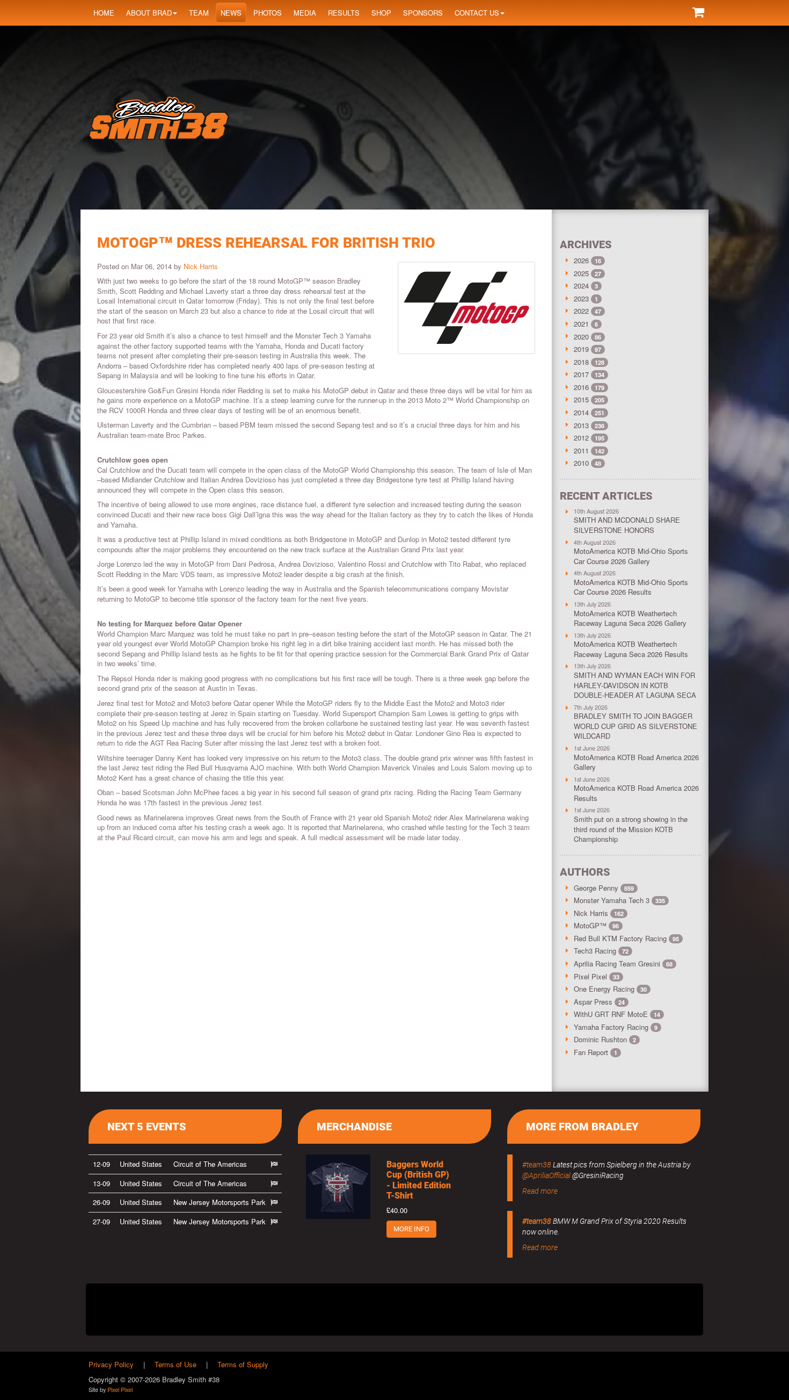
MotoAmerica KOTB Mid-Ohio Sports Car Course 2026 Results (631, 587)
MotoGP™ (596, 925)
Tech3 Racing (601, 951)
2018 (581, 362)
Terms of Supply (242, 1364)
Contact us (477, 13)
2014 (581, 412)
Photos (267, 13)
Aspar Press (599, 1002)
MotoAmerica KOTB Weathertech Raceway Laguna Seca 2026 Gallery (630, 618)
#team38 (536, 1164)
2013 (581, 425)
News (231, 13)
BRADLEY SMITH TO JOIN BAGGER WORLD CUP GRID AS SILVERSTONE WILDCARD (635, 726)
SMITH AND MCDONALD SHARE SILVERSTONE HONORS (627, 525)
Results (344, 13)
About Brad (149, 13)
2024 (581, 285)
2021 (581, 324)
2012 (581, 437)
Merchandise (354, 1126)
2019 (581, 349)
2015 (581, 399)
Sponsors (423, 13)
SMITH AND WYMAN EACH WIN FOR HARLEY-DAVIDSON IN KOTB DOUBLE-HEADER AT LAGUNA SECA (635, 685)
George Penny (604, 888)
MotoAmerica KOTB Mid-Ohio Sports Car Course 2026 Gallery (631, 556)
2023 (581, 298)
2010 (581, 463)
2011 (581, 450)
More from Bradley (582, 1126)
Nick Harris (201, 266)
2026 (581, 260)
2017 (581, 374)
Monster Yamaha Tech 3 (619, 900)
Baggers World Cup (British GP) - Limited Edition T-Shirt (418, 1180)
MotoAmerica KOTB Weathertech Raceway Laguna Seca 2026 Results (631, 649)
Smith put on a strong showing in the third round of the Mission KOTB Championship (631, 829)
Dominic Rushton (605, 1039)
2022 (581, 311)
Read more (540, 1191)
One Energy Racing (610, 989)
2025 (581, 273)
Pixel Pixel (596, 976)
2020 (581, 336)
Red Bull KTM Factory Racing (626, 938)
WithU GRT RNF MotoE (617, 1014)
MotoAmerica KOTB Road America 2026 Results (636, 793)
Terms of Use (175, 1364)
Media (305, 13)
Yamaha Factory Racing (616, 1027)
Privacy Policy (111, 1364)
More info (411, 1229)
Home (103, 13)
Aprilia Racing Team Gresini (623, 963)
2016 (581, 387)
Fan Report (595, 1052)
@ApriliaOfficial (546, 1175)
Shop (381, 13)
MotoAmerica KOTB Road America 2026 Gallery (636, 762)
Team (199, 13)
